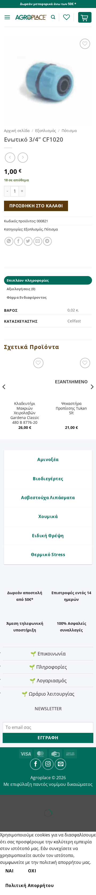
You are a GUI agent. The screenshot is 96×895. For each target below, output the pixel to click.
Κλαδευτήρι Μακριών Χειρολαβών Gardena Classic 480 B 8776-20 (24, 413)
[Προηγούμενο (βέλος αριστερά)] (5, 822)
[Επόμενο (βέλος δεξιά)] (21, 822)
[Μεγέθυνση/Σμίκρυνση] (5, 800)
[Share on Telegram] (47, 241)
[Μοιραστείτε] (36, 800)
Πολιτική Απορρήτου (29, 885)
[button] (7, 17)
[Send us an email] (60, 764)
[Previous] (4, 397)
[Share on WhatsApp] (9, 241)
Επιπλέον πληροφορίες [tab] (28, 280)
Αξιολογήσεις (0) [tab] (21, 288)
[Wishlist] (66, 17)
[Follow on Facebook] (35, 764)
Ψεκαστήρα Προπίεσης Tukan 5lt (71, 408)
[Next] (92, 397)
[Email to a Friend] (37, 241)
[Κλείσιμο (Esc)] (52, 800)
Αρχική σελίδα (17, 130)
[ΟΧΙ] (68, 885)
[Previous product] (23, 158)
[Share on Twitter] (28, 241)
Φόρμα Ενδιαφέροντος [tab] (27, 297)
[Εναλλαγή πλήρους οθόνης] (21, 800)
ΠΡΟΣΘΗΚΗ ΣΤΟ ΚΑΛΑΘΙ (36, 206)
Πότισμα (69, 130)
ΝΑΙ (9, 871)
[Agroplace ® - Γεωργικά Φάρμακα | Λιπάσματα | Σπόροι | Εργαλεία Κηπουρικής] (30, 17)
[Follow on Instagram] (48, 764)
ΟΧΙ (32, 871)
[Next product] (10, 158)
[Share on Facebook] (18, 241)
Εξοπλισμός (45, 130)
